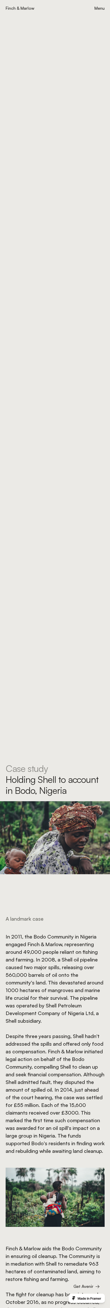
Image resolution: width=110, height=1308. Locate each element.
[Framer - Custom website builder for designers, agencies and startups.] (87, 1298)
